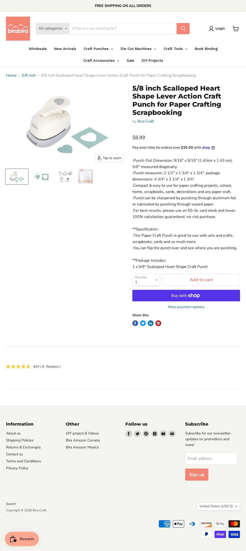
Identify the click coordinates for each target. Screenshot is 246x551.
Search (11, 504)
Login (220, 28)
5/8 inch (29, 75)
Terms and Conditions (23, 461)
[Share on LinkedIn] (151, 323)
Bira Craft (145, 121)
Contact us (14, 454)
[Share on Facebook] (135, 323)
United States (216, 506)
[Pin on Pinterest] (158, 323)
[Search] (183, 28)
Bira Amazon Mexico (82, 447)
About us (13, 433)
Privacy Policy (17, 468)
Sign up (196, 474)
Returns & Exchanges (23, 447)
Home (11, 75)
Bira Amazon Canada (83, 440)
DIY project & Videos (82, 433)
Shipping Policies (19, 440)
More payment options (186, 307)
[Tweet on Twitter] (143, 323)
